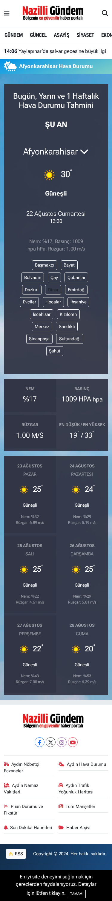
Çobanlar (76, 277)
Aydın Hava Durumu (86, 764)
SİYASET (85, 35)
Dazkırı (32, 289)
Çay (54, 277)
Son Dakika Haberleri (31, 827)
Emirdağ (76, 289)
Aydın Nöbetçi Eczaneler (22, 768)
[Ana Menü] (7, 13)
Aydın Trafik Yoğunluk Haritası (76, 789)
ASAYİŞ (61, 35)
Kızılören (68, 314)
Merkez (42, 326)
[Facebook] (40, 742)
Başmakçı (44, 265)
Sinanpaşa (39, 338)
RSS (18, 853)
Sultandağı (70, 338)
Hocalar (53, 302)
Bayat (69, 265)
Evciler (29, 302)
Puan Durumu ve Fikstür (23, 810)
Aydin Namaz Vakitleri (21, 789)
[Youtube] (73, 742)
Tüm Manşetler (80, 806)
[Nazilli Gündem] (55, 13)
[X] (51, 742)
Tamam (76, 894)
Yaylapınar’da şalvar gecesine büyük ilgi (55, 51)
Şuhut (54, 351)
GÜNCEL (38, 35)
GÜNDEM (13, 35)
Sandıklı (67, 326)
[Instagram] (62, 742)
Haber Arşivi (78, 827)
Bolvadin (32, 277)
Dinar (53, 289)
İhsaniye (78, 302)
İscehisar (41, 314)
